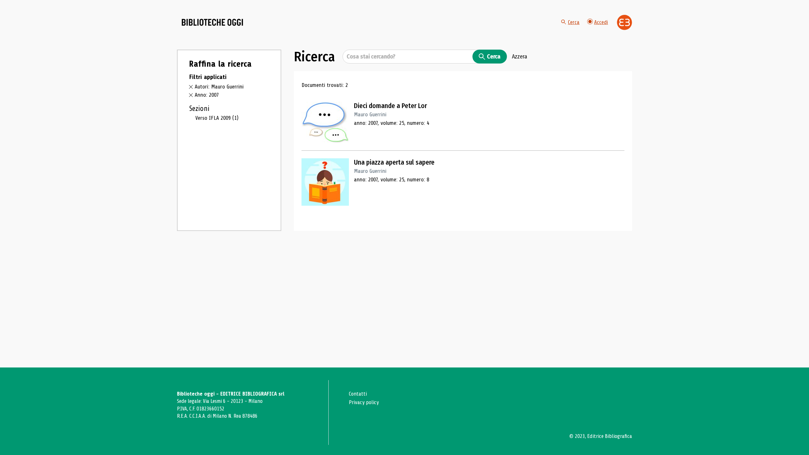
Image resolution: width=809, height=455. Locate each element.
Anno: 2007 (207, 95)
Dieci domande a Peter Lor (390, 106)
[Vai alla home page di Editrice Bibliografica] (624, 22)
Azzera (519, 56)
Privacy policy (364, 402)
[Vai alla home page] (212, 22)
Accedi (601, 22)
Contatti (358, 394)
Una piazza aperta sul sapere (394, 162)
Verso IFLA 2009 (217, 118)
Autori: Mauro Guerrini (219, 86)
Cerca (574, 22)
